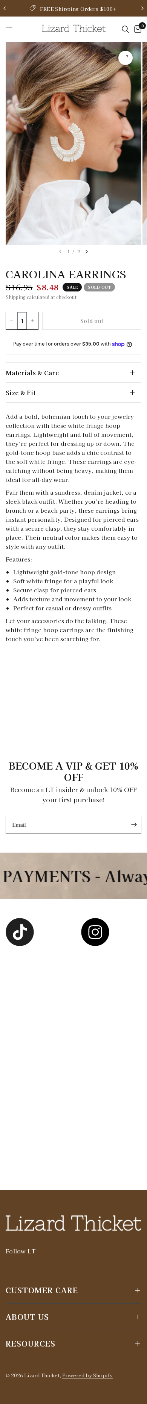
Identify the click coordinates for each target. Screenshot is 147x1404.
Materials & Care (32, 372)
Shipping (16, 297)
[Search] (125, 29)
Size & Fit (20, 392)
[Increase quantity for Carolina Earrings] (32, 320)
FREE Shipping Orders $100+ (78, 8)
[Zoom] (125, 58)
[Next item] (86, 251)
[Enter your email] (133, 825)
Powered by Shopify (87, 1375)
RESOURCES (30, 1343)
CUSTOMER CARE (42, 1290)
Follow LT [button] (21, 1251)
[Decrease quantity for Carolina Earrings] (11, 320)
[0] (136, 29)
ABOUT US (27, 1316)
